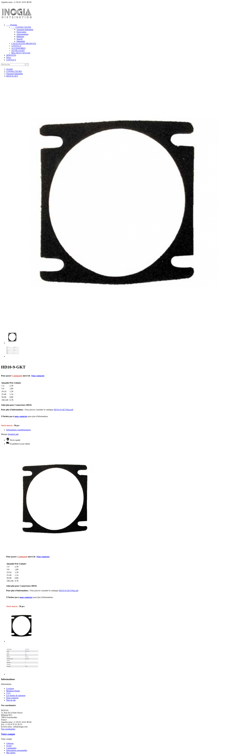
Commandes (11, 748)
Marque (4, 434)
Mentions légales (13, 691)
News (8, 57)
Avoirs (9, 746)
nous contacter (21, 416)
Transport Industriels (25, 29)
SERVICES (11, 55)
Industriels (21, 41)
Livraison (10, 688)
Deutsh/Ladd (13, 434)
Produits (11, 25)
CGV (8, 693)
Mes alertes (10, 753)
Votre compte (8, 734)
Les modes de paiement (15, 695)
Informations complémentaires (18, 430)
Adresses (10, 743)
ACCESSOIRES (18, 48)
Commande (17, 376)
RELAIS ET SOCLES (20, 53)
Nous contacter (37, 376)
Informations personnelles (16, 750)
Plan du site (11, 700)
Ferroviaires (21, 32)
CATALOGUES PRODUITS (23, 43)
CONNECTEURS (21, 27)
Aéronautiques (22, 34)
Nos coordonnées (8, 729)
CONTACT (16, 46)
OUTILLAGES (18, 50)
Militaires (20, 36)
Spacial (19, 39)
